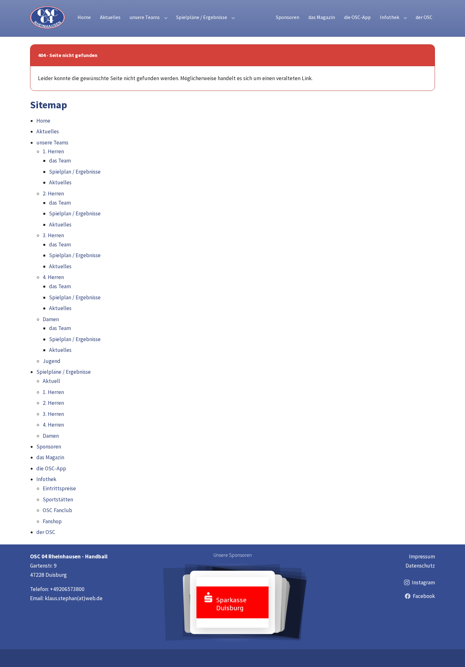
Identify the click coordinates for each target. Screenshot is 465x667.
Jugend (51, 361)
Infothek (46, 479)
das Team (60, 160)
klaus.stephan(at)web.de (73, 598)
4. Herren (53, 277)
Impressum (422, 556)
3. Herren (53, 235)
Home (43, 120)
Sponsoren (48, 446)
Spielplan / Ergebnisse (75, 171)
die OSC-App (51, 468)
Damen (51, 319)
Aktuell (51, 381)
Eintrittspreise (59, 488)
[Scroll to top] (450, 652)
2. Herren (53, 193)
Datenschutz (420, 565)
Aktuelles (47, 131)
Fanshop (52, 521)
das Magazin (50, 457)
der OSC (45, 532)
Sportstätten (58, 499)
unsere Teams (52, 142)
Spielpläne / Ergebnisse (63, 371)
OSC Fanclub (57, 510)
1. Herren (53, 151)
